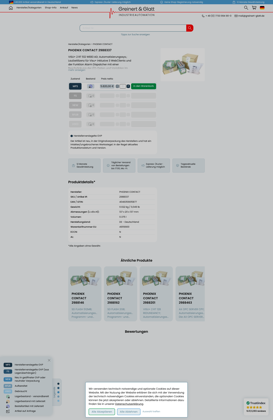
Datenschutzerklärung (129, 404)
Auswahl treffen (151, 411)
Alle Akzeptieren (102, 412)
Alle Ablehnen (129, 412)
